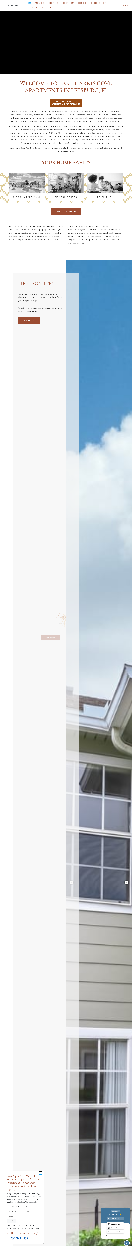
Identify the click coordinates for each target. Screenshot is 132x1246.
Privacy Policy (12, 1228)
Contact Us (32, 8)
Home (29, 3)
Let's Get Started (98, 3)
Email (11, 1216)
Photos (64, 3)
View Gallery (29, 320)
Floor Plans (52, 3)
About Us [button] (45, 8)
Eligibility (82, 3)
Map (73, 3)
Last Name (30, 1211)
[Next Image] (126, 882)
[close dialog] (40, 1173)
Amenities (39, 3)
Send (12, 1220)
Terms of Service (28, 1228)
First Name (13, 1211)
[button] (126, 5)
